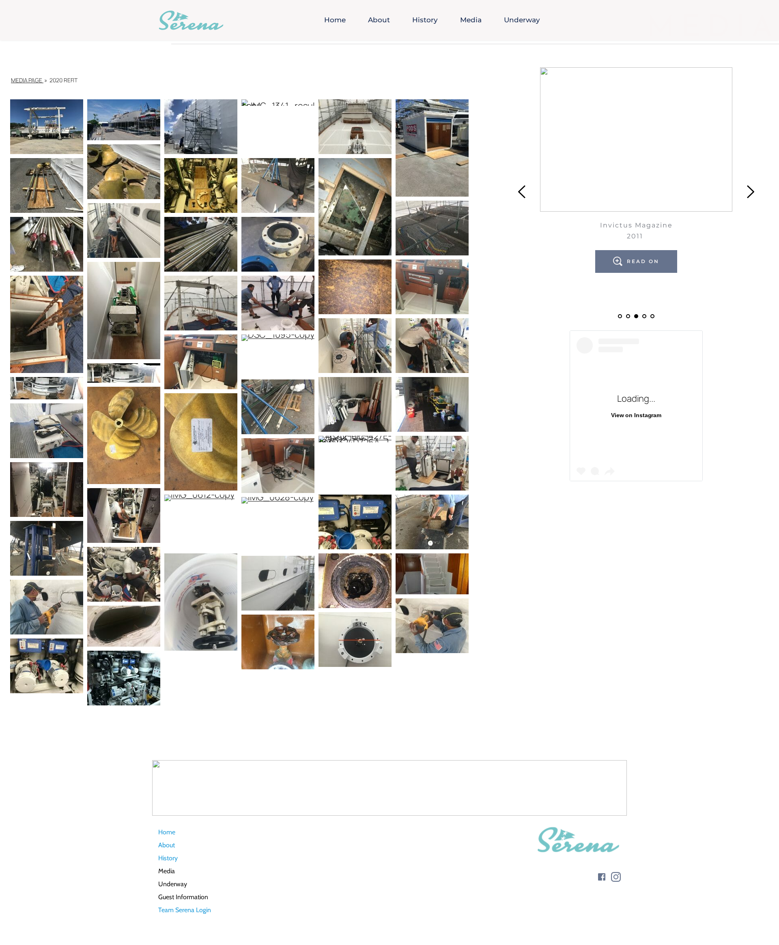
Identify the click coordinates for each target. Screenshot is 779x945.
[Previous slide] (522, 191)
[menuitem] (335, 20)
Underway (172, 884)
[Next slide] (750, 191)
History (168, 858)
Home (166, 832)
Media (166, 871)
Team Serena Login (184, 910)
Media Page (27, 80)
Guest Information (184, 897)
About (166, 845)
